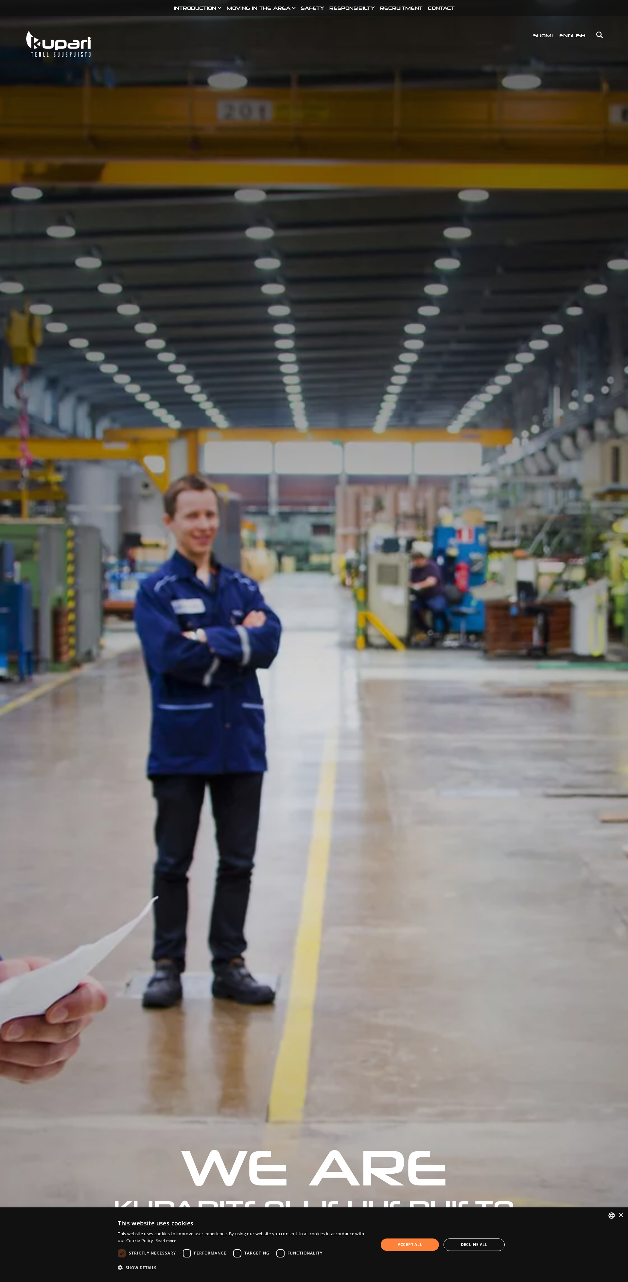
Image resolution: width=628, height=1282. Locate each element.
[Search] (598, 35)
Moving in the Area (258, 8)
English (572, 35)
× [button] (620, 1215)
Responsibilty (352, 8)
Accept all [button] (410, 1244)
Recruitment (401, 8)
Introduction (195, 8)
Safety (312, 8)
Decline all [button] (474, 1244)
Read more (165, 1240)
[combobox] (611, 1215)
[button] (244, 1267)
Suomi (543, 35)
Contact (441, 8)
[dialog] (314, 1244)
